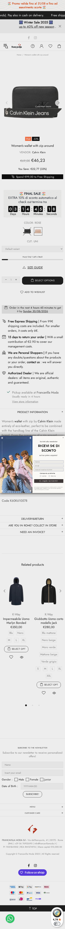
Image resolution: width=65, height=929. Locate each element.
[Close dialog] (63, 438)
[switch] (57, 924)
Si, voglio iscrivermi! (49, 481)
